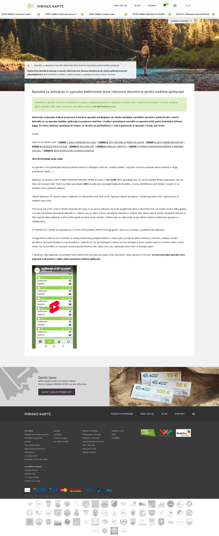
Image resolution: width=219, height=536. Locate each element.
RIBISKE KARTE (50, 6)
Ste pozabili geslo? (32, 445)
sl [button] (187, 5)
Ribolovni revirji (89, 448)
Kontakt (180, 413)
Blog (137, 5)
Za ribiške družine (61, 441)
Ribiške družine (89, 452)
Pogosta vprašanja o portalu (37, 434)
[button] (175, 5)
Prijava (152, 5)
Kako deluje (120, 5)
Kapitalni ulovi (118, 431)
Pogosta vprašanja (122, 413)
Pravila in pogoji (60, 438)
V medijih (115, 438)
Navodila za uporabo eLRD (36, 459)
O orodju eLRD (31, 456)
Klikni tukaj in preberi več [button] (57, 392)
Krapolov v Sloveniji (91, 438)
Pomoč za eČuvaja (32, 481)
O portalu (58, 434)
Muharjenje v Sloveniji (92, 434)
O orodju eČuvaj (32, 477)
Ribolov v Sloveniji (90, 431)
